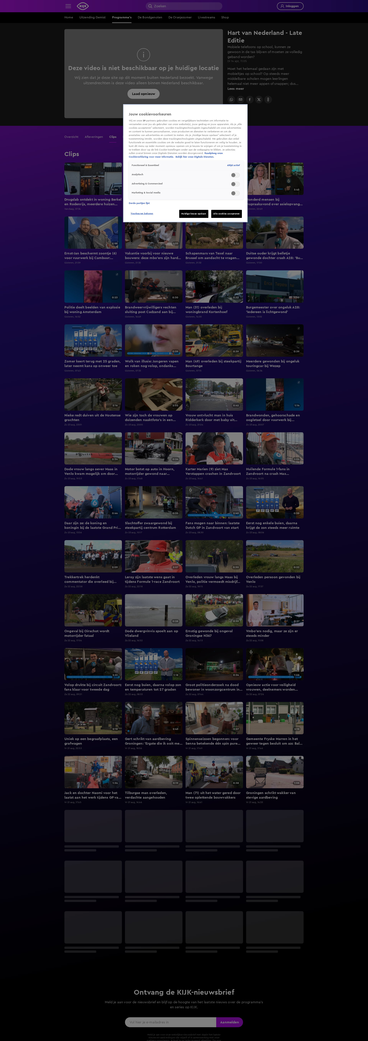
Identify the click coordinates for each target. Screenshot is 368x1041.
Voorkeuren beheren (142, 214)
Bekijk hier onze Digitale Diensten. (195, 157)
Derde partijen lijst (139, 203)
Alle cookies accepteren (226, 214)
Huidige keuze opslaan (193, 214)
